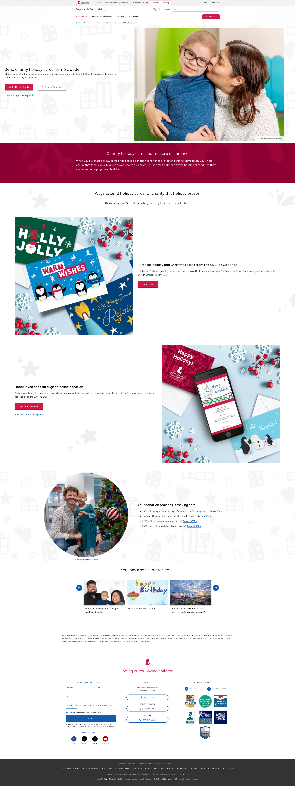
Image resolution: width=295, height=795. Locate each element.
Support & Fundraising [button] (160, 3)
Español (167, 9)
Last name (96, 687)
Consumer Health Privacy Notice (209, 768)
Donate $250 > (190, 521)
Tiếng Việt (112, 779)
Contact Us (215, 3)
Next (216, 599)
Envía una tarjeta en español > (19, 95)
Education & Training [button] (140, 3)
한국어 (120, 779)
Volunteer (133, 16)
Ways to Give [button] (81, 16)
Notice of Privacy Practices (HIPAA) (130, 768)
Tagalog (127, 779)
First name (70, 687)
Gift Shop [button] (120, 16)
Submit (91, 718)
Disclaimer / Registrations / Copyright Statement (89, 768)
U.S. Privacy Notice (65, 768)
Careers (204, 3)
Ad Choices (148, 768)
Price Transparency (182, 768)
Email (68, 697)
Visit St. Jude (148, 697)
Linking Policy (112, 768)
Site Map (194, 768)
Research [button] (124, 3)
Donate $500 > (194, 525)
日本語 (164, 779)
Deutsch (156, 779)
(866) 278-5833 (148, 720)
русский (134, 779)
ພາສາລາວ (195, 779)
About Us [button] (97, 3)
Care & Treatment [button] (111, 3)
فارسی (170, 779)
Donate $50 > (215, 511)
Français (148, 779)
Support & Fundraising (90, 9)
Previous (79, 599)
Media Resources (219, 689)
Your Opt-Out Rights (229, 768)
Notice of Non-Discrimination (163, 768)
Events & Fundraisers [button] (101, 16)
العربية (142, 779)
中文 (105, 779)
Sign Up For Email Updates (89, 682)
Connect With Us (89, 732)
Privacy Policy (104, 706)
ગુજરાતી (181, 779)
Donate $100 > (205, 516)
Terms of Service (71, 708)
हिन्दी (176, 779)
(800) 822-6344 (148, 708)
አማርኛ (188, 779)
